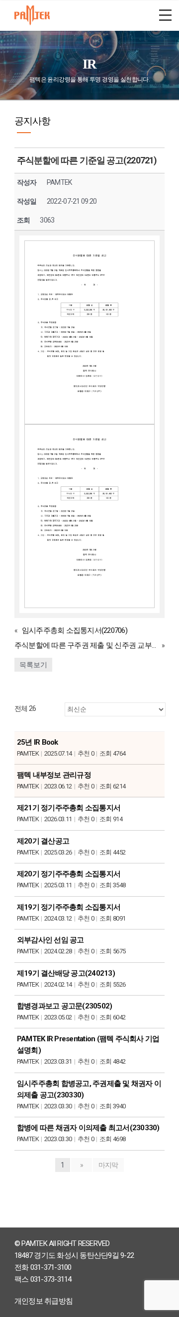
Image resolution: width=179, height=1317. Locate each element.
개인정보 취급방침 (43, 1301)
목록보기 (33, 665)
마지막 (108, 1165)
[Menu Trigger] (166, 14)
